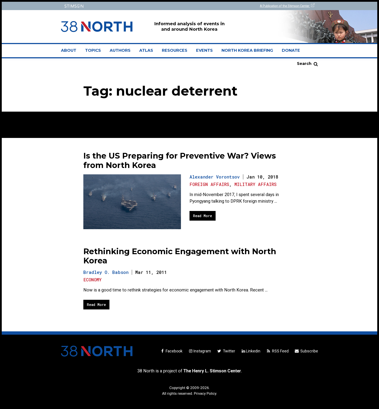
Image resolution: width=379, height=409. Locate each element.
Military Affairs (255, 184)
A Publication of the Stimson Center (285, 6)
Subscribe (308, 351)
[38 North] (96, 351)
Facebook (173, 351)
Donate (291, 50)
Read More (202, 215)
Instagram (202, 351)
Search (304, 63)
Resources (174, 50)
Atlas (146, 50)
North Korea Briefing (247, 50)
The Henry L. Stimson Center (212, 370)
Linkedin (253, 351)
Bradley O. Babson (106, 272)
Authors (120, 50)
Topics (93, 50)
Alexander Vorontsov (215, 177)
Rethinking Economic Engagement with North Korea (179, 256)
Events (204, 50)
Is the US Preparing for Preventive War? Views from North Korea (179, 160)
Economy (92, 279)
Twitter (228, 351)
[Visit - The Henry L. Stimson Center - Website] (124, 6)
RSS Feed (280, 351)
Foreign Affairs (209, 184)
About (71, 52)
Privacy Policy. (205, 393)
